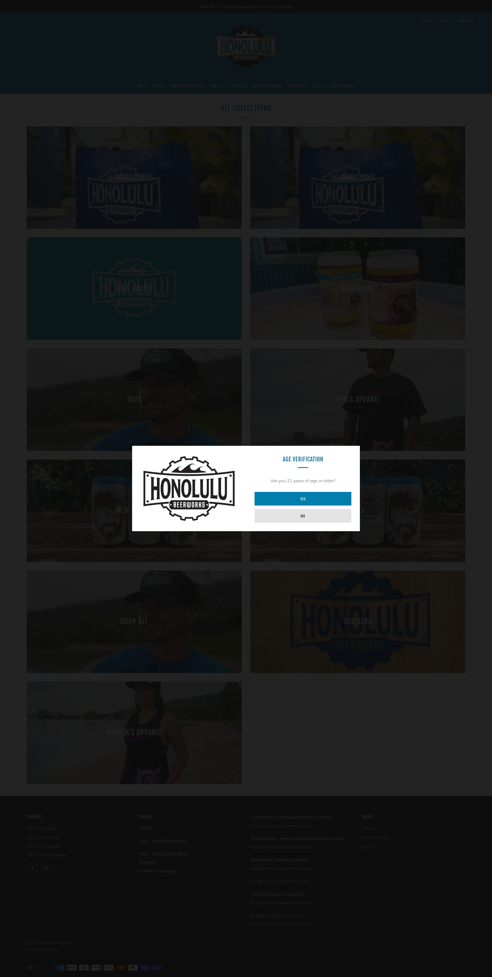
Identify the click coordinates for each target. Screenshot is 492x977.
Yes (303, 499)
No (303, 516)
